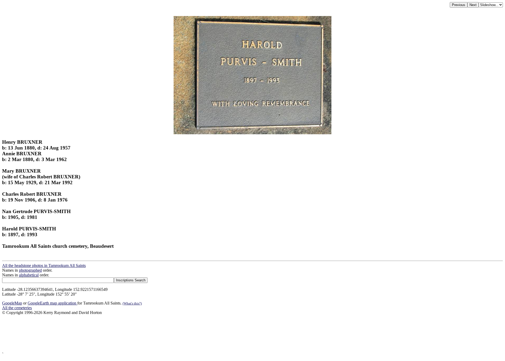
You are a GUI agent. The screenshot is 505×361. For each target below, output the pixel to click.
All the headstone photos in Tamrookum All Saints (44, 265)
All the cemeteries (17, 308)
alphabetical (29, 275)
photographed (30, 270)
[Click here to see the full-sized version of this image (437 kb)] (252, 133)
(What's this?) (132, 303)
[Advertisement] (160, 333)
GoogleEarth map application (52, 303)
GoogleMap (12, 303)
